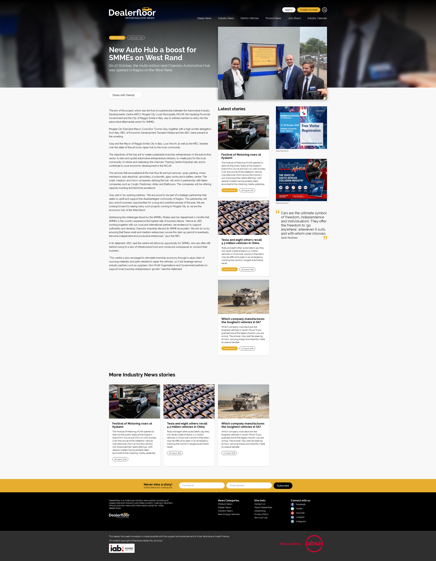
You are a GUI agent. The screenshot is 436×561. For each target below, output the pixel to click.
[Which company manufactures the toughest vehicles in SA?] (243, 297)
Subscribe (283, 485)
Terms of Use (260, 517)
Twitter (299, 508)
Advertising (260, 511)
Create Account (308, 10)
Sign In (288, 10)
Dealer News (204, 18)
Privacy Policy (261, 514)
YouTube (300, 513)
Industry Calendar (317, 18)
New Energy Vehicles (229, 514)
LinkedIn (300, 517)
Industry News (226, 18)
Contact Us (259, 504)
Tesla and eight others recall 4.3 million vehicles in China (241, 241)
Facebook (301, 504)
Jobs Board (294, 18)
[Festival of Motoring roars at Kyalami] (243, 133)
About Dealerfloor (263, 507)
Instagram (301, 521)
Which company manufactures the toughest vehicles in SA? (242, 320)
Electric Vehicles (250, 18)
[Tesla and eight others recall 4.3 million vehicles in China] (243, 218)
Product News (273, 18)
